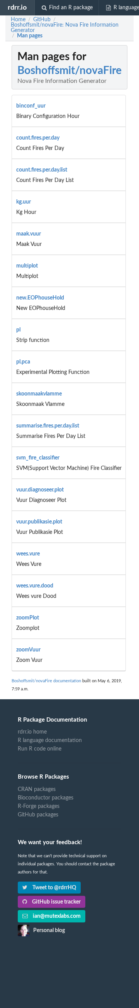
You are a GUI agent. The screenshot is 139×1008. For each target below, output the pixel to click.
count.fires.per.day (37, 138)
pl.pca (23, 362)
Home (18, 19)
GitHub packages (38, 815)
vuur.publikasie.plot (39, 522)
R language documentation (50, 740)
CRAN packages (37, 789)
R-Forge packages (38, 806)
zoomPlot (27, 618)
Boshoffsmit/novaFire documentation (46, 681)
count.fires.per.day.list (41, 170)
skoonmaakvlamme (39, 394)
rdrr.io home (32, 732)
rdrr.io (17, 7)
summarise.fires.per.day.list (47, 426)
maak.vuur (28, 234)
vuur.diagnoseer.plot (40, 490)
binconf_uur (31, 106)
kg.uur (23, 202)
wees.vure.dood (34, 586)
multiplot (27, 266)
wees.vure (28, 554)
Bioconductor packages (45, 798)
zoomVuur (28, 650)
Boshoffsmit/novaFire (69, 70)
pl (18, 330)
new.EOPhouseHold (40, 298)
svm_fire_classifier (37, 458)
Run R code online (39, 749)
